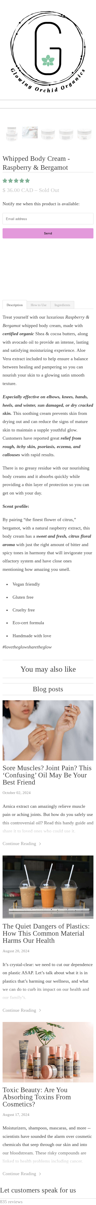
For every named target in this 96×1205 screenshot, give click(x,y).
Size (6, 249)
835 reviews (11, 1201)
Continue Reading (20, 843)
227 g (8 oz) (14, 261)
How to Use (39, 305)
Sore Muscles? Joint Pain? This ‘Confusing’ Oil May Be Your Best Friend (47, 775)
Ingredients (62, 305)
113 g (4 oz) (42, 261)
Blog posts (48, 689)
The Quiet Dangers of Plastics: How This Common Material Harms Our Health (46, 933)
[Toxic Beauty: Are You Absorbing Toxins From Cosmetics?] (48, 1052)
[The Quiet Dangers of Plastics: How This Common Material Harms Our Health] (48, 887)
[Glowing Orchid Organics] (48, 52)
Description (15, 305)
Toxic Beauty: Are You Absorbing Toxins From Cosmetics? (37, 1097)
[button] (17, 180)
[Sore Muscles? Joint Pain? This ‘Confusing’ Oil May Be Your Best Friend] (48, 730)
